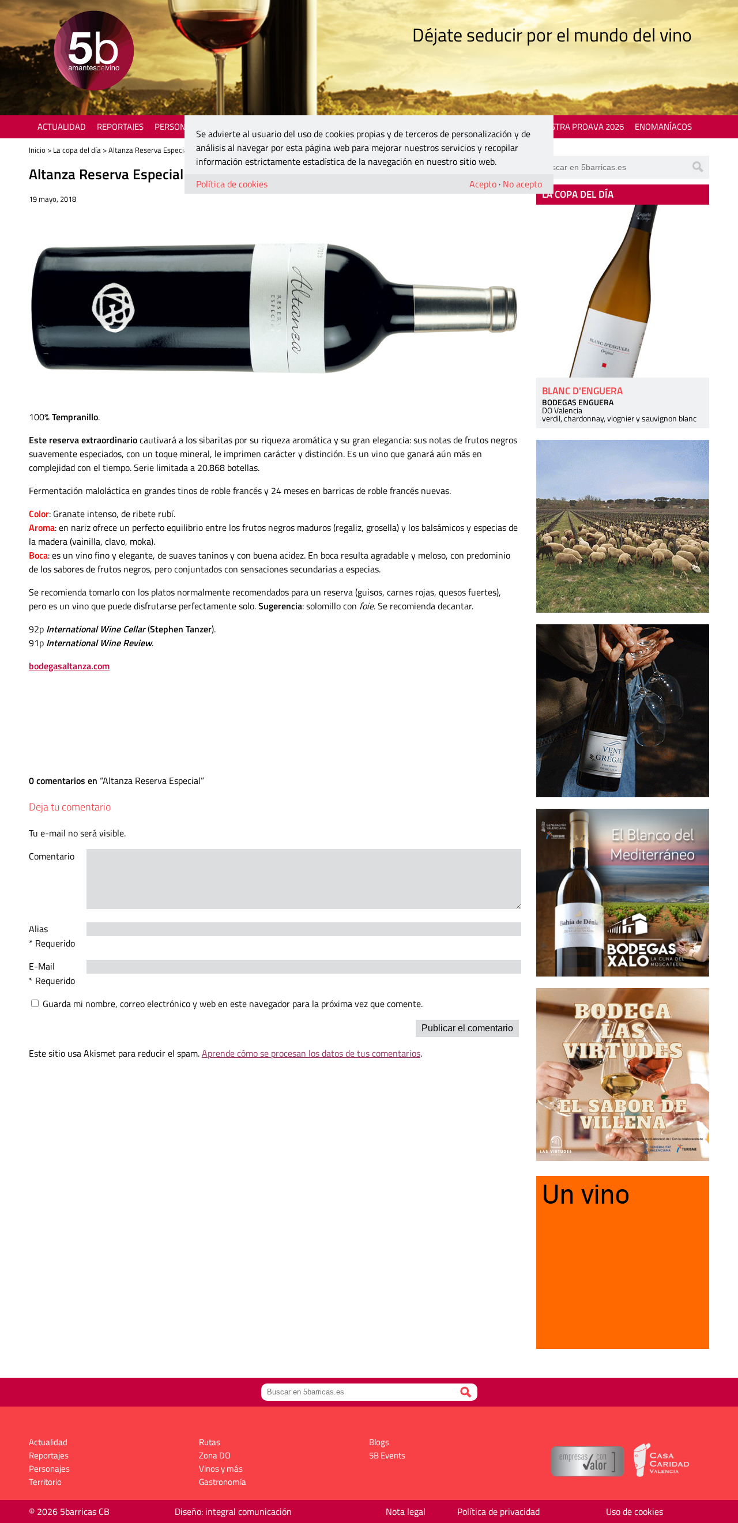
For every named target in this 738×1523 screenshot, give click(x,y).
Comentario (51, 856)
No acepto (522, 184)
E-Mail (42, 966)
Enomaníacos (663, 126)
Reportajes (120, 126)
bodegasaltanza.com (69, 666)
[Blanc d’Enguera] (622, 291)
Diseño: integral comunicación (233, 1511)
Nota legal (406, 1511)
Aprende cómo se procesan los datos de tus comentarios (311, 1053)
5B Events (387, 1455)
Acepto (482, 184)
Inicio (37, 150)
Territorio (45, 1481)
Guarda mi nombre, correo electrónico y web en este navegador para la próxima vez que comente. (233, 1004)
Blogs (379, 1442)
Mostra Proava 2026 (580, 126)
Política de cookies (232, 184)
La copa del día (77, 150)
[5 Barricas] (93, 52)
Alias (38, 929)
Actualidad (61, 126)
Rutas (209, 1442)
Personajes (178, 126)
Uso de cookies (634, 1511)
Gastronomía (222, 1481)
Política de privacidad (498, 1511)
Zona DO (215, 1455)
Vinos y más (221, 1468)
